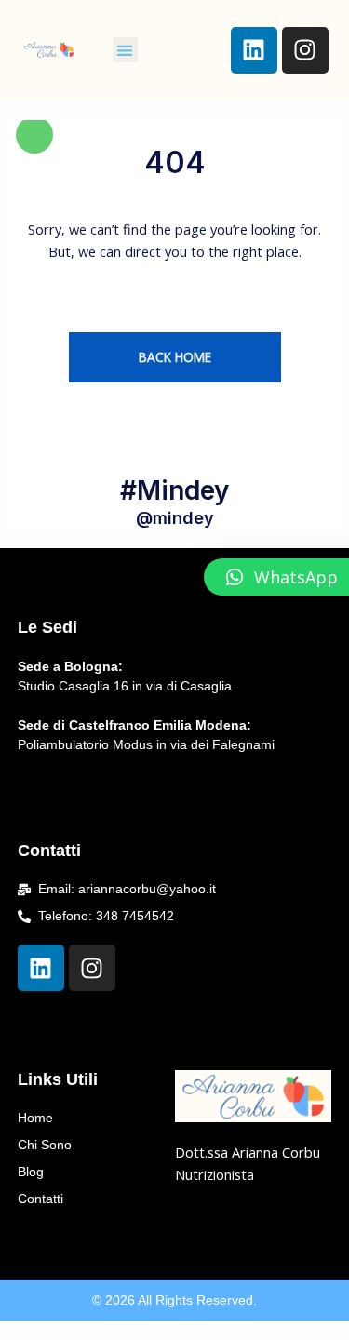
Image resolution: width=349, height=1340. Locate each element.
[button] (125, 49)
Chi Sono (45, 1144)
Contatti (40, 1198)
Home (35, 1117)
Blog (31, 1171)
